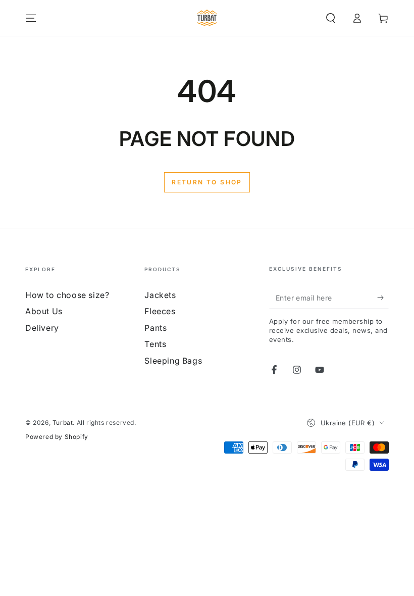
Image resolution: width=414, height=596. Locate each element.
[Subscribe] (383, 297)
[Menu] (31, 18)
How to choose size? (67, 295)
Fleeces (159, 311)
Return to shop (207, 182)
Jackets (160, 295)
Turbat (63, 422)
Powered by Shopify (56, 436)
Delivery (42, 328)
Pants (155, 328)
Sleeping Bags (173, 361)
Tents (155, 344)
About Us (44, 311)
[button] (331, 18)
